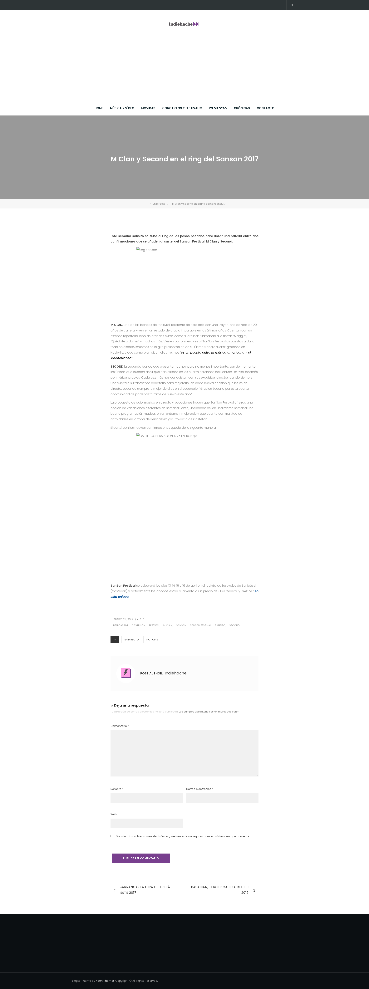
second (234, 625)
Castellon (138, 625)
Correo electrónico (200, 789)
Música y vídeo (122, 108)
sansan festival (200, 625)
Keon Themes (105, 981)
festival (154, 625)
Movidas (148, 108)
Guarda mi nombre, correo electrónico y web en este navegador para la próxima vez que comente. (183, 836)
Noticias (152, 639)
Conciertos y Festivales (182, 108)
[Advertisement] (185, 72)
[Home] (147, 204)
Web (114, 814)
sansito (220, 625)
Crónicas (242, 108)
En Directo (218, 108)
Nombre (117, 789)
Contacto (265, 108)
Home (99, 108)
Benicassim (120, 625)
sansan (181, 625)
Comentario (120, 726)
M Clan (167, 625)
